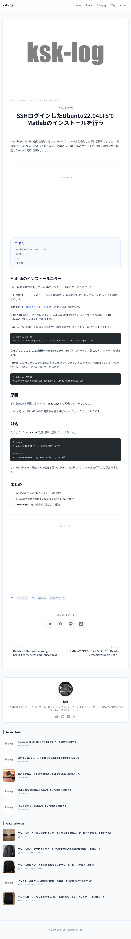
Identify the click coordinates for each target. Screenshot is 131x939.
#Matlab (42, 598)
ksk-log (8, 5)
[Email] (68, 717)
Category (101, 5)
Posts (89, 5)
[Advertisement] (65, 202)
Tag (113, 5)
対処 (17, 258)
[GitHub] (63, 717)
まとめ (18, 262)
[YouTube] (57, 717)
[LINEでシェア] (70, 624)
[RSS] (74, 717)
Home (78, 5)
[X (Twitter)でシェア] (50, 624)
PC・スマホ (21, 598)
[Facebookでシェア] (60, 624)
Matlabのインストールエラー (30, 249)
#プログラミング (57, 598)
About (123, 5)
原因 (17, 253)
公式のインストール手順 (38, 307)
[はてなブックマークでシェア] (81, 624)
